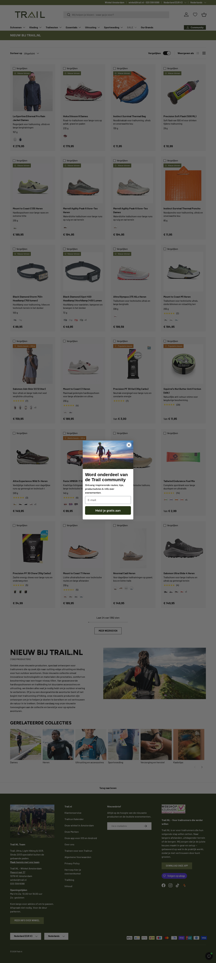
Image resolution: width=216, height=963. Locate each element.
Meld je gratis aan (108, 510)
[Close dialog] (128, 445)
